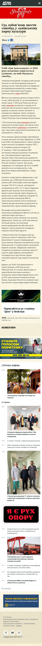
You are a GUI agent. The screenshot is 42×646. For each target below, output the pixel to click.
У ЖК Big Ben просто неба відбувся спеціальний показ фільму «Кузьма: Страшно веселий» (20, 559)
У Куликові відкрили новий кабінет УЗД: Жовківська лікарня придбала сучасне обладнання (21, 434)
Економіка (18, 36)
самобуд (4, 320)
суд (9, 320)
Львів (24, 36)
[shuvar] (21, 302)
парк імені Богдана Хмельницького (27, 318)
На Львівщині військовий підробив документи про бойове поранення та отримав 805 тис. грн (23, 574)
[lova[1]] (21, 607)
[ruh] (21, 524)
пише (17, 94)
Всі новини (6, 588)
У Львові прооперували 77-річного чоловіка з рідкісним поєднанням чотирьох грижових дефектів (23, 498)
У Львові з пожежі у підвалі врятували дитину (23, 441)
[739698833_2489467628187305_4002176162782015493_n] (21, 18)
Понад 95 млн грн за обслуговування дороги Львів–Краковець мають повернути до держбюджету (23, 531)
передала (10, 105)
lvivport (19, 626)
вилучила (25, 122)
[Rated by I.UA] (25, 637)
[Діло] (7, 3)
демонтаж (10, 318)
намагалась (22, 128)
